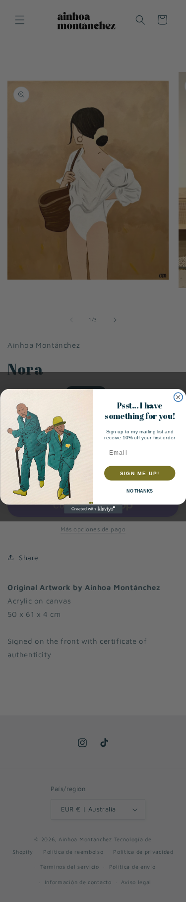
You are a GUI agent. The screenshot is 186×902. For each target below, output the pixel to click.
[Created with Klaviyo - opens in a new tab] (93, 508)
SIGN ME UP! (139, 473)
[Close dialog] (178, 397)
